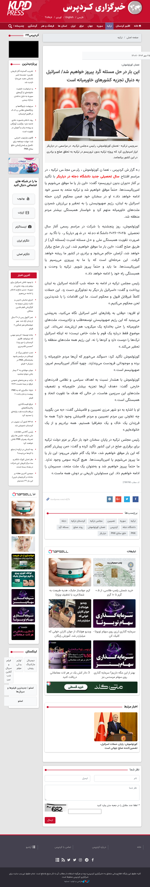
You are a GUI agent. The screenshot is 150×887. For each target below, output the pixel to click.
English (69, 17)
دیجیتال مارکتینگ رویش (30, 664)
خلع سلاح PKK (118, 533)
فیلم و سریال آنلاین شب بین (9, 670)
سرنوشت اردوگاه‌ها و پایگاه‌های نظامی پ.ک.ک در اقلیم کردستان (22, 110)
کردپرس (114, 527)
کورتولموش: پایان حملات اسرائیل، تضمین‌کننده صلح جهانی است (119, 746)
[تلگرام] (86, 860)
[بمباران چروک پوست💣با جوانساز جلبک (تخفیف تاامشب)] (23, 561)
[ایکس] (74, 860)
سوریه (100, 26)
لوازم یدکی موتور (18, 664)
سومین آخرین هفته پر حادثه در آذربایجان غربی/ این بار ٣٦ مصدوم (22, 477)
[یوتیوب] (68, 860)
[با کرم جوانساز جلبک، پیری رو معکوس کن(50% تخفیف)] (23, 544)
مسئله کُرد (64, 527)
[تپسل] (49, 683)
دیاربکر (103, 533)
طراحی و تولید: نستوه (73, 881)
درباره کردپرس (99, 847)
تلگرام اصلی (23, 254)
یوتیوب (21, 199)
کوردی (59, 17)
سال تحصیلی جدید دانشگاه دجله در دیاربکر (87, 176)
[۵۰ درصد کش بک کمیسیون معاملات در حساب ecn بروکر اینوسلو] (23, 632)
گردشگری (32, 26)
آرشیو (28, 847)
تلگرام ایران (23, 241)
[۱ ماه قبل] (116, 726)
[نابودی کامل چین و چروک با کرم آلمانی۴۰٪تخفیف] (23, 579)
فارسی (80, 17)
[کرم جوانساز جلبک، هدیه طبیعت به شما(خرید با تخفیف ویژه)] (23, 509)
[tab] (24, 275)
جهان (90, 26)
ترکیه (109, 26)
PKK (133, 533)
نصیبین (111, 521)
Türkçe (48, 17)
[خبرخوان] (63, 860)
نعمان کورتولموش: (130, 65)
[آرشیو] (57, 860)
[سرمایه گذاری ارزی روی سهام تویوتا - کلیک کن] (23, 614)
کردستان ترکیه (78, 521)
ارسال (50, 820)
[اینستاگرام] (80, 860)
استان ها (62, 26)
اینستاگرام (20, 227)
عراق (81, 26)
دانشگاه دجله (129, 527)
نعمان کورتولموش (96, 527)
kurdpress (97, 8)
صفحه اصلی (132, 38)
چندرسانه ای (18, 26)
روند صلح (78, 527)
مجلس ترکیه (96, 521)
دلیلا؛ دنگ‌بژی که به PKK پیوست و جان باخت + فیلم (22, 394)
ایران (73, 26)
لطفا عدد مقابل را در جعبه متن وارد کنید (118, 805)
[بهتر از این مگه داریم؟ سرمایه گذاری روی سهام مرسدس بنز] (23, 597)
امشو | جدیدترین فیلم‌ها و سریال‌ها (20, 690)
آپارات (21, 213)
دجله (64, 521)
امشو (20, 701)
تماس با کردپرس (63, 847)
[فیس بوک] (92, 860)
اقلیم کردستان (123, 26)
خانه (136, 26)
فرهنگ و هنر (47, 26)
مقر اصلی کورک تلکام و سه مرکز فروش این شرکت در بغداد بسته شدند (22, 463)
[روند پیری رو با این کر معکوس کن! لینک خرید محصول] (23, 526)
